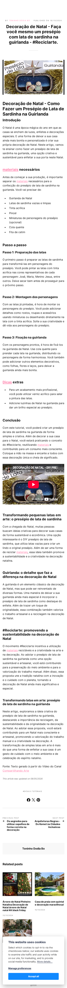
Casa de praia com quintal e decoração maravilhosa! (49, 903)
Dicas (7, 382)
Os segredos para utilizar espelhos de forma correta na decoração (18, 825)
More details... (45, 961)
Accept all (33, 976)
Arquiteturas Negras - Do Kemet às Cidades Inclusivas (47, 824)
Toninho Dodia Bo (19, 20)
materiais (10, 169)
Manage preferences (19, 968)
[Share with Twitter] (33, 800)
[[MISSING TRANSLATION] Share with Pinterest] (38, 800)
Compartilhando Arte (16, 770)
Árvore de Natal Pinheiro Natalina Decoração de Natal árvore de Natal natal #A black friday (17, 906)
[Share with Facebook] (28, 800)
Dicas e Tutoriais (33, 791)
